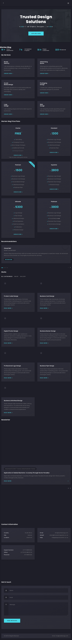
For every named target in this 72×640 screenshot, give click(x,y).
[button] (68, 268)
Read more (8, 308)
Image (16, 276)
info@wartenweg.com (62, 636)
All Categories (6, 276)
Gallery (23, 276)
